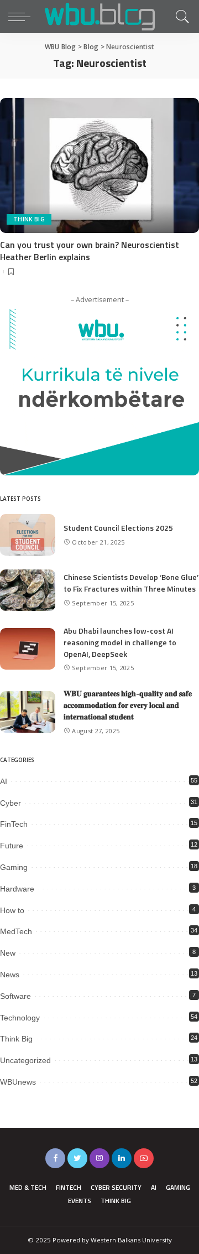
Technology (20, 1017)
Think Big (29, 219)
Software (15, 996)
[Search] (180, 16)
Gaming (14, 867)
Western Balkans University (131, 1240)
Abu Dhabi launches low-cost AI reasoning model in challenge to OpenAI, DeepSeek (120, 642)
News (9, 974)
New (7, 953)
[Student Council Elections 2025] (27, 535)
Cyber (10, 803)
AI (3, 781)
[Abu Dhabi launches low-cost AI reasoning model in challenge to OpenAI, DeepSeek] (27, 649)
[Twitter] (77, 1158)
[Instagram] (99, 1158)
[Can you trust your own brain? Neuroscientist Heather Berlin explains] (99, 165)
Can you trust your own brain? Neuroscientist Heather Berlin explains (89, 250)
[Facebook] (55, 1158)
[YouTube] (144, 1158)
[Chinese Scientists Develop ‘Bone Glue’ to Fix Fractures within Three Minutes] (27, 590)
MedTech (16, 931)
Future (11, 845)
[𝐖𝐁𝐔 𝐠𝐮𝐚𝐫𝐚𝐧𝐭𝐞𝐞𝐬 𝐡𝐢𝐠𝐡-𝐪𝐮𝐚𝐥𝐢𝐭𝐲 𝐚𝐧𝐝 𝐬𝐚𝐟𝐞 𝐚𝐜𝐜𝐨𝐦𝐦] (27, 712)
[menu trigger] (22, 16)
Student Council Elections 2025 (118, 527)
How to (12, 910)
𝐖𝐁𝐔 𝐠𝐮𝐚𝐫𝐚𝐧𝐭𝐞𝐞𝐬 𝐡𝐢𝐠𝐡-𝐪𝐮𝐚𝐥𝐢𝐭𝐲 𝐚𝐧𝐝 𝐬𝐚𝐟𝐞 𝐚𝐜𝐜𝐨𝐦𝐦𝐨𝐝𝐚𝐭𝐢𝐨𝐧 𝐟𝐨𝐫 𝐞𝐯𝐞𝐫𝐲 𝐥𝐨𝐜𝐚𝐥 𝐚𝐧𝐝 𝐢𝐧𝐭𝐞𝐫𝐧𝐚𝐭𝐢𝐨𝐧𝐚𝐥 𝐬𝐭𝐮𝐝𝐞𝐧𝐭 (128, 704)
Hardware (17, 888)
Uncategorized (25, 1060)
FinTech (14, 824)
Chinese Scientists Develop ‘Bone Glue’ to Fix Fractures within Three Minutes (131, 582)
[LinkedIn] (122, 1158)
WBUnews (18, 1081)
